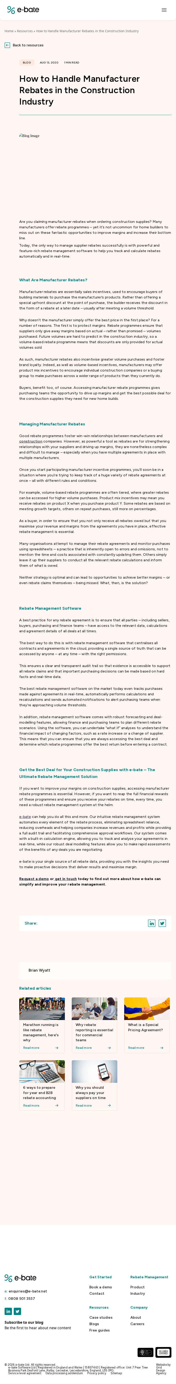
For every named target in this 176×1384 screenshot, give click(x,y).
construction (30, 441)
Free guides (99, 1330)
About (135, 1317)
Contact (96, 1293)
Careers (137, 1324)
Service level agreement (24, 1373)
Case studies (101, 1317)
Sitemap (116, 1373)
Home (9, 31)
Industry (137, 1293)
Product (137, 1287)
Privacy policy (96, 1373)
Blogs (94, 1324)
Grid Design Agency (161, 1370)
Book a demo (100, 1287)
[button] (88, 45)
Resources (25, 31)
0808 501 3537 (20, 1298)
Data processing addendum (64, 1373)
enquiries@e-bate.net (26, 1291)
